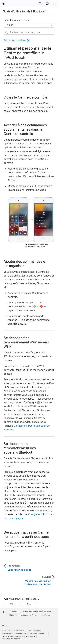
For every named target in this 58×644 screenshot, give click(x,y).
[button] (40, 3)
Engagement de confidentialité (14, 633)
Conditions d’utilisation (38, 633)
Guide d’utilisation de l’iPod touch (25, 11)
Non (28, 604)
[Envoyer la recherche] (6, 32)
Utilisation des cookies (11, 639)
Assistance (13, 612)
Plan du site (30, 636)
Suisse (4, 626)
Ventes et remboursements (12, 636)
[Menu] (54, 3)
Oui (11, 604)
